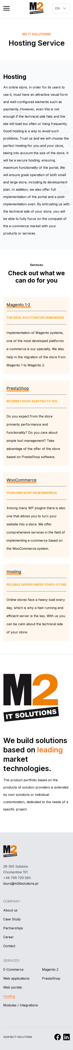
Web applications (16, 978)
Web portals (12, 987)
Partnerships (13, 928)
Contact (9, 946)
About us (10, 910)
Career (8, 937)
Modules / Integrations (20, 1005)
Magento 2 (50, 969)
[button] (6, 8)
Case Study (12, 919)
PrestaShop (51, 978)
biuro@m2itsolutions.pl (20, 883)
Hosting (9, 996)
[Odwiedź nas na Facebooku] (57, 1037)
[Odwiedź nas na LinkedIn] (66, 1037)
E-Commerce (13, 969)
